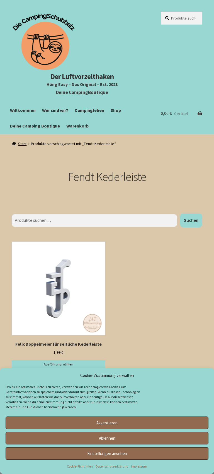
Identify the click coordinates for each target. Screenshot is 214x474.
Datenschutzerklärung (112, 466)
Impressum (139, 466)
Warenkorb (77, 126)
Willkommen (23, 110)
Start (22, 143)
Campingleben (89, 110)
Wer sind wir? (55, 110)
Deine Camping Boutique (35, 126)
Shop (116, 110)
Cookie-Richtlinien (80, 466)
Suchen (191, 220)
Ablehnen (107, 438)
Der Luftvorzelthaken (82, 76)
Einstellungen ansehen (107, 453)
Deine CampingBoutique (82, 92)
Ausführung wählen (58, 364)
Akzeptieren (107, 422)
